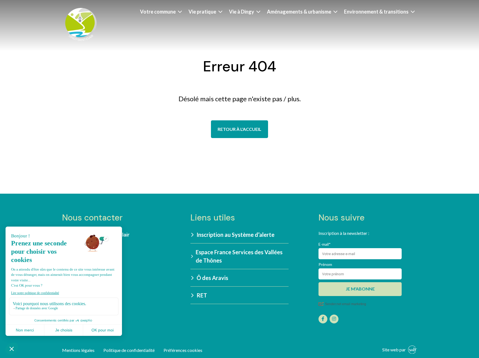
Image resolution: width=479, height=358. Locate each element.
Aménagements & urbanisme (299, 12)
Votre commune (158, 12)
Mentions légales (78, 350)
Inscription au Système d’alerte (235, 234)
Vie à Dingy (241, 12)
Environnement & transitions (376, 12)
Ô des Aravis (212, 277)
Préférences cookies (183, 350)
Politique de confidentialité (129, 350)
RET (202, 295)
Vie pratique (202, 12)
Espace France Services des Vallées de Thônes (239, 256)
